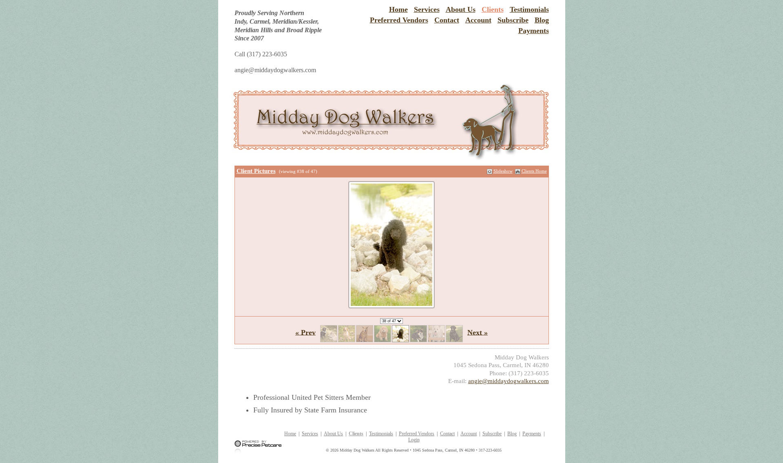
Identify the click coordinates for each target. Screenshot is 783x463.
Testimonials (529, 9)
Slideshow (503, 170)
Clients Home (534, 170)
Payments (533, 31)
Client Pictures (256, 171)
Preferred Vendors (399, 20)
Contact (446, 20)
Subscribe (513, 20)
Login (414, 440)
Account (478, 20)
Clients (493, 9)
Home (398, 9)
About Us (461, 9)
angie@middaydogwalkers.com (508, 381)
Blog (542, 20)
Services (427, 9)
